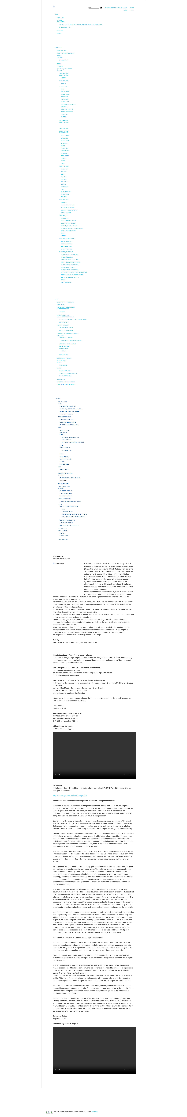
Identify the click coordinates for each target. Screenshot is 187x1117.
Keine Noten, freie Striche (66, 307)
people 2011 (65, 101)
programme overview (68, 220)
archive (58, 398)
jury (62, 189)
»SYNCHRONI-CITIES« (64, 486)
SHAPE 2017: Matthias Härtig (68, 373)
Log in (125, 10)
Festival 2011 (63, 86)
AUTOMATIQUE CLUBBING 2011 (70, 437)
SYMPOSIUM (64, 96)
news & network (65, 447)
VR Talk (63, 351)
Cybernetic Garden (65, 337)
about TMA (60, 17)
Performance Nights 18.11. (70, 254)
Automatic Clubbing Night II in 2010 (73, 442)
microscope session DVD (68, 422)
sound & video (64, 464)
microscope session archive (69, 424)
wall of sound (64, 456)
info (62, 89)
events (62, 434)
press (59, 64)
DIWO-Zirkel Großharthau (66, 384)
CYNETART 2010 (63, 166)
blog (62, 174)
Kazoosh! (64, 106)
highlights (64, 218)
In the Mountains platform (66, 382)
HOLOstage (63, 480)
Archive (59, 70)
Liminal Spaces (64, 469)
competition (65, 140)
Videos (63, 78)
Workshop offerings (66, 328)
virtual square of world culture (71, 409)
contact (60, 30)
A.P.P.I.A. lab (64, 99)
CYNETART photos (67, 109)
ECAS (59, 427)
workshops (65, 151)
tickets (63, 158)
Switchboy (63, 432)
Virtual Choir (63, 348)
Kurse (59, 33)
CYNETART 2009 (63, 199)
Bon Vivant (64, 153)
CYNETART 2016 (63, 80)
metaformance (64, 346)
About (59, 56)
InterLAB (60, 488)
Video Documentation (66, 330)
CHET (61, 446)
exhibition (64, 138)
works (63, 184)
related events (66, 246)
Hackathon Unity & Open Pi (67, 344)
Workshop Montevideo (67, 520)
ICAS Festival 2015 (65, 370)
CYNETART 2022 (61, 50)
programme (65, 91)
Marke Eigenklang (63, 315)
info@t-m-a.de (95, 1111)
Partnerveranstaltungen (70, 277)
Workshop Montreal (66, 523)
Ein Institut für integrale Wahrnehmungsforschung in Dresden (80, 24)
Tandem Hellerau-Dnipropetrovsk (73, 516)
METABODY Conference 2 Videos (70, 477)
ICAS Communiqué (65, 459)
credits (63, 176)
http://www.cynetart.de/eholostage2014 (70, 796)
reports (62, 533)
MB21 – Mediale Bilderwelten (70, 262)
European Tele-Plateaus (69, 210)
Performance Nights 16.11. (70, 270)
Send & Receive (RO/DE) (68, 231)
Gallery (60, 57)
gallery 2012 (63, 60)
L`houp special (66, 282)
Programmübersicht (68, 267)
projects (57, 299)
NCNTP (59, 362)
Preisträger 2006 (67, 257)
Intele (60, 403)
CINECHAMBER (65, 94)
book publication (67, 244)
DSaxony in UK (62, 529)
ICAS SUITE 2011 (66, 439)
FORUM (63, 280)
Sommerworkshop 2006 (65, 473)
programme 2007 (66, 241)
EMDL (59, 467)
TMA (56, 14)
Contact (60, 66)
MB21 (62, 233)
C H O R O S (60, 335)
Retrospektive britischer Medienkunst (74, 272)
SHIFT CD (64, 117)
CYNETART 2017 (63, 75)
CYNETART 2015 (63, 122)
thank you (64, 114)
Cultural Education (64, 499)
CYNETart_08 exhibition (68, 223)
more (63, 161)
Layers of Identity (63, 309)
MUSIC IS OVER (61, 360)
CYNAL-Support (63, 539)
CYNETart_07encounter (67, 238)
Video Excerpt (64, 322)
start (61, 454)
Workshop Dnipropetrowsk (69, 506)
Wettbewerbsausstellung (70, 259)
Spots (63, 145)
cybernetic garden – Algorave (71, 340)
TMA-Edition (61, 379)
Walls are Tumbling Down (65, 317)
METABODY (61, 475)
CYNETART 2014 (63, 128)
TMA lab (59, 20)
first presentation (66, 491)
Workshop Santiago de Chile (69, 525)
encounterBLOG (66, 249)
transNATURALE (63, 484)
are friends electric (67, 419)
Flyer (63, 509)
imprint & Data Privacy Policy (116, 7)
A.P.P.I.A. (60, 504)
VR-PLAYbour (63, 354)
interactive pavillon (66, 414)
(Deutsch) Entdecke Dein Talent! (70, 501)
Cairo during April (66, 493)
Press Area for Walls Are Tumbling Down (72, 319)
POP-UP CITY (65, 156)
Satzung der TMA (64, 27)
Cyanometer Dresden (64, 358)
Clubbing (64, 143)
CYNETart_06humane (66, 252)
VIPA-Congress (66, 212)
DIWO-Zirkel (61, 304)
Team (62, 163)
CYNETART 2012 (63, 133)
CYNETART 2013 (63, 131)
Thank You (64, 148)
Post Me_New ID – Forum (69, 225)
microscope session (64, 417)
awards (63, 179)
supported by (65, 192)
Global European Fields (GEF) (69, 411)
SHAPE (59, 368)
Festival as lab (66, 450)
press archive (62, 530)
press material (65, 536)
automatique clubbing (68, 104)
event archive (62, 402)
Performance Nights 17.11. (70, 264)
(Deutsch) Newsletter (64, 69)
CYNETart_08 (63, 215)
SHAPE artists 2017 (65, 376)
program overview (67, 205)
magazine (64, 181)
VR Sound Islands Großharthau (68, 334)
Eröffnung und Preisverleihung (72, 275)
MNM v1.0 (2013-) (64, 430)
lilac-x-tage (63, 365)
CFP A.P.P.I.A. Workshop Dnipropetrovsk (74, 514)
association (61, 22)
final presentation (66, 496)
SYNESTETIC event (67, 511)
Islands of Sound (63, 325)
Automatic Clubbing (67, 207)
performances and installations (72, 228)
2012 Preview (63, 120)
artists (63, 171)
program (64, 169)
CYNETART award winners (65, 53)
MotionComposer (67, 112)
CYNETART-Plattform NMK (65, 302)
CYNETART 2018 (63, 73)
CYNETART (58, 47)
